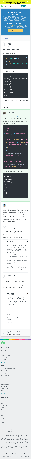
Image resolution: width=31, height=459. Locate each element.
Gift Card (3, 412)
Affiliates (3, 420)
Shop (2, 424)
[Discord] (24, 453)
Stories (2, 407)
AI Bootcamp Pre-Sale (10, 1)
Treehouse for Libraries (6, 429)
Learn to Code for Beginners (8, 368)
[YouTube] (9, 453)
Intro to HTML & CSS (6, 386)
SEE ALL (3, 362)
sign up (16, 334)
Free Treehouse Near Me (7, 427)
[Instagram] (18, 453)
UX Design (3, 359)
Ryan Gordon (17, 117)
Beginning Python (5, 370)
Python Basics (4, 388)
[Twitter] (6, 453)
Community (4, 405)
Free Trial (23, 6)
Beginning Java (5, 375)
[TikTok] (21, 453)
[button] (3, 2)
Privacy (13, 456)
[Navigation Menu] (29, 6)
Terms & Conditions (6, 456)
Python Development (6, 355)
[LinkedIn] (15, 453)
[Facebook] (12, 453)
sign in (10, 334)
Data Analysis (4, 357)
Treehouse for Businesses (7, 431)
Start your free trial (15, 30)
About (2, 401)
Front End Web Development (8, 350)
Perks (2, 422)
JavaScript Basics (5, 384)
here (26, 20)
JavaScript (5, 38)
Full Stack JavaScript (6, 353)
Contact (3, 409)
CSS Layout (4, 390)
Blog (2, 403)
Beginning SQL (4, 373)
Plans (2, 418)
